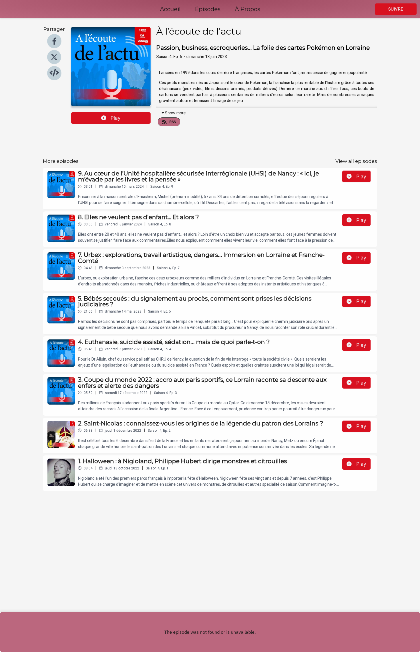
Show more (175, 112)
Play (116, 118)
